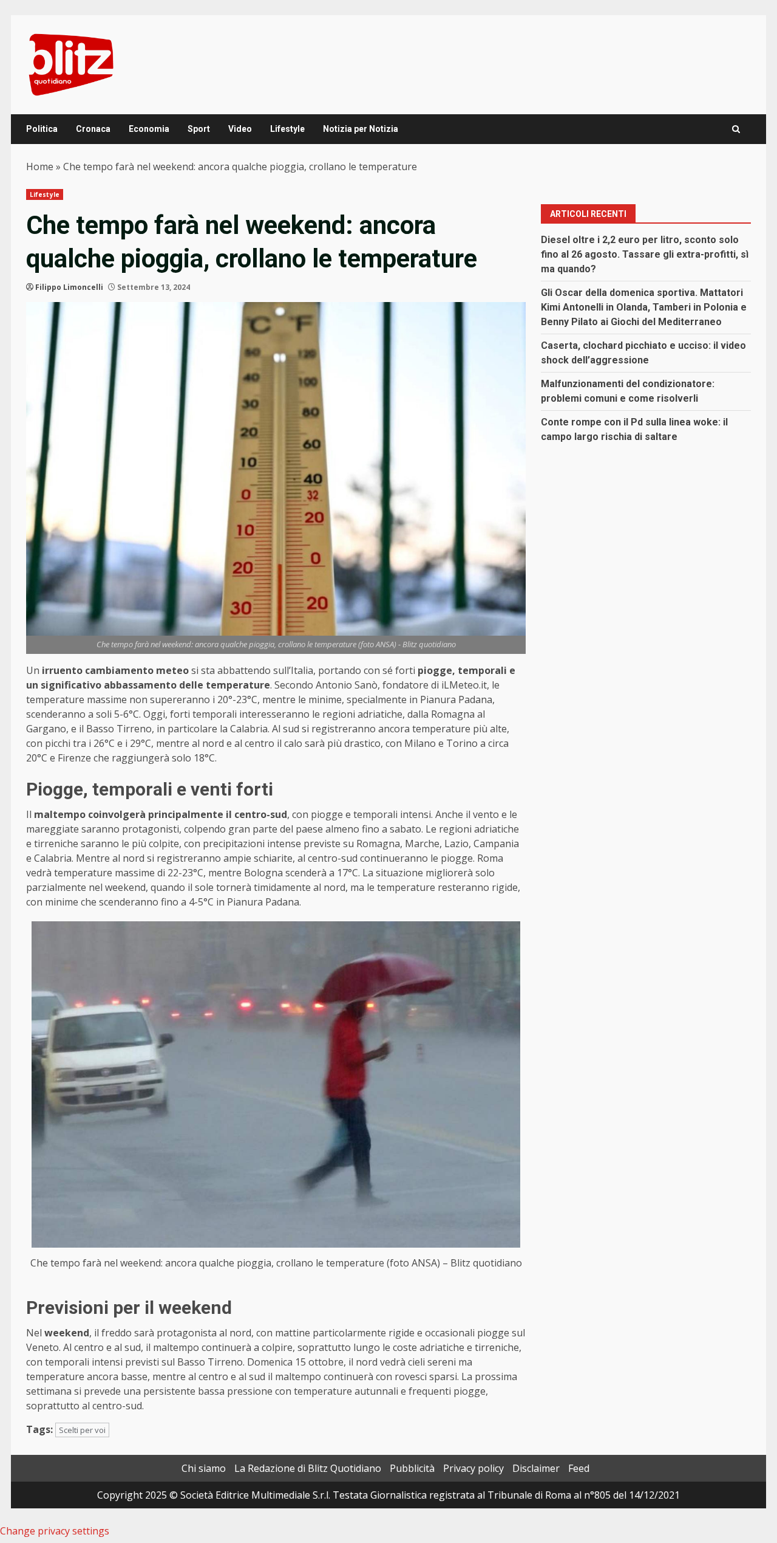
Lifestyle (287, 129)
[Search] (736, 129)
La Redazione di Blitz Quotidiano (307, 1468)
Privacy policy (473, 1468)
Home (39, 166)
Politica (42, 129)
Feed (578, 1468)
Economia (149, 129)
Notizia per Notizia (360, 129)
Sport (199, 129)
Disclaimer (536, 1468)
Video (240, 129)
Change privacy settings (54, 1531)
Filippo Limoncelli (69, 287)
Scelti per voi (82, 1429)
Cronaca (93, 129)
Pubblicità (412, 1468)
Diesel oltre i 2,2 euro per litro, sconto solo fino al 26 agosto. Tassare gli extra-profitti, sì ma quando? (644, 254)
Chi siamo (204, 1468)
